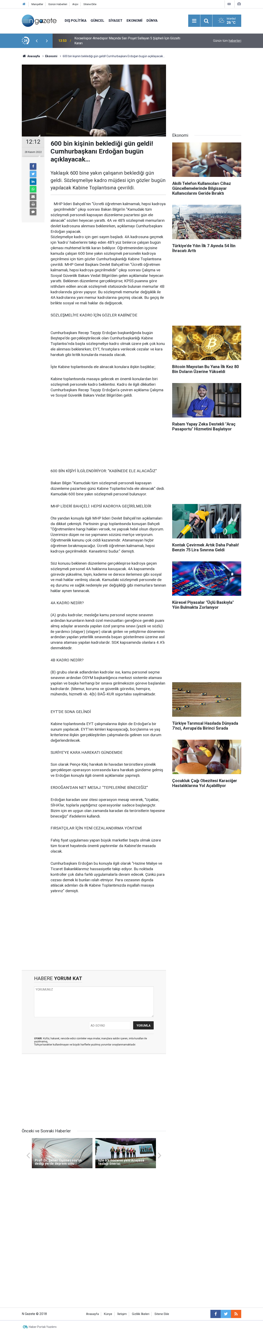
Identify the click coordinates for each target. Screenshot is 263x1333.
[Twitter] (33, 174)
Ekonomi (134, 20)
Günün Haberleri (57, 4)
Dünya (152, 20)
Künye (108, 1314)
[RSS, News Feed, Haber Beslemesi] (236, 1314)
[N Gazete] (39, 20)
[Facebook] (33, 166)
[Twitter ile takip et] (226, 1314)
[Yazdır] (33, 204)
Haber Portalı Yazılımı (43, 1326)
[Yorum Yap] (33, 212)
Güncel (97, 20)
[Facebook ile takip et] (215, 1314)
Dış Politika (76, 20)
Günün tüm (227, 41)
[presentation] (36, 40)
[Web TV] (229, 4)
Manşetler (37, 4)
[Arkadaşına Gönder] (33, 196)
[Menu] (194, 21)
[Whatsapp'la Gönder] (33, 189)
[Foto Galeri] (239, 4)
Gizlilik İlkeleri (140, 1314)
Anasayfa (92, 1314)
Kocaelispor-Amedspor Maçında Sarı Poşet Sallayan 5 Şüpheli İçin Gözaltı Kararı (127, 40)
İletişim (122, 1314)
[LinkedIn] (33, 181)
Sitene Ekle (89, 4)
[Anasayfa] (24, 4)
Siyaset (115, 20)
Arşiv (75, 4)
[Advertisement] (108, 433)
